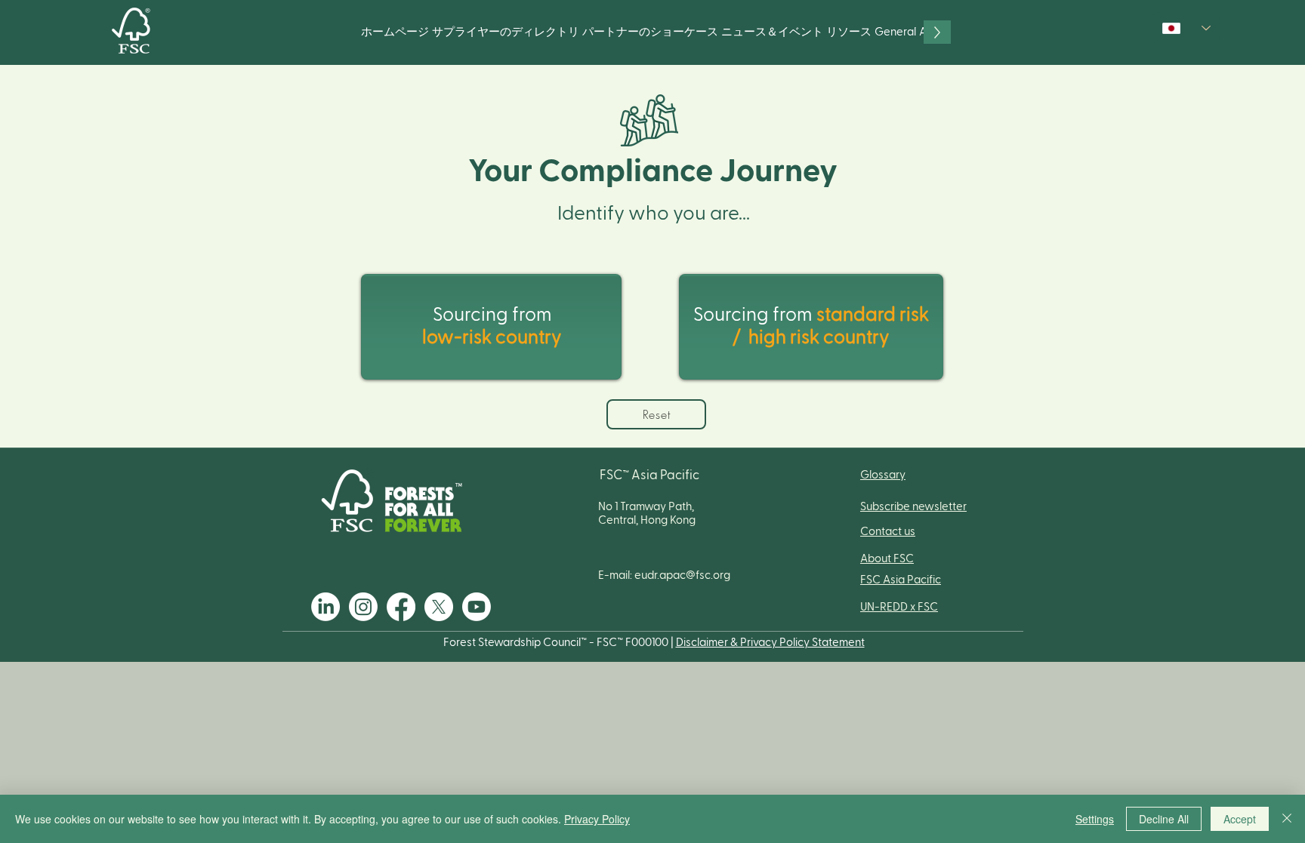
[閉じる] (1287, 819)
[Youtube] (476, 606)
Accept (1239, 818)
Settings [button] (1094, 818)
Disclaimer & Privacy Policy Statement (770, 642)
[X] (438, 606)
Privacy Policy (597, 818)
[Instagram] (363, 606)
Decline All (1164, 818)
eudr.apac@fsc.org (682, 575)
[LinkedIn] (325, 606)
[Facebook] (401, 606)
